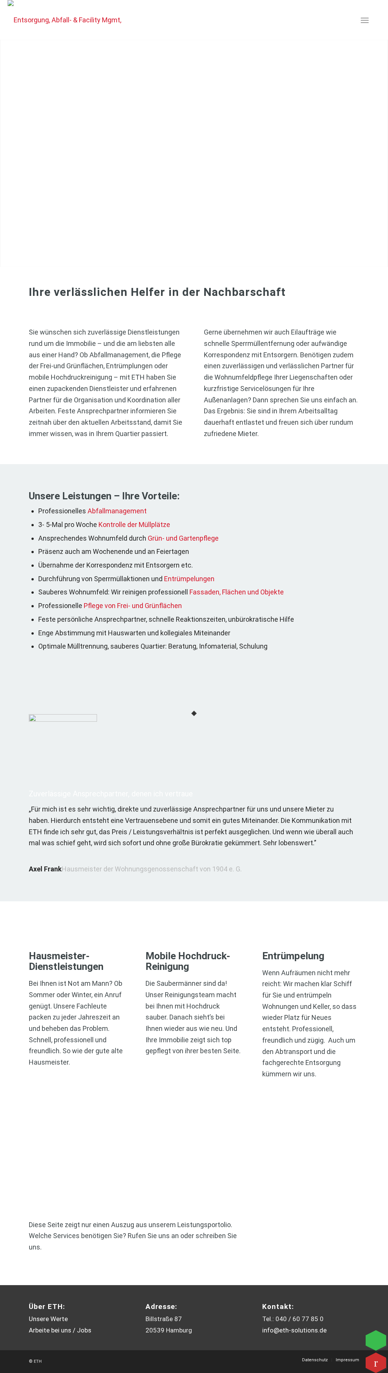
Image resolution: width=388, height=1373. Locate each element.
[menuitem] (365, 20)
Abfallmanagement (117, 511)
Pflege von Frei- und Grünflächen (133, 606)
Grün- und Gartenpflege (183, 538)
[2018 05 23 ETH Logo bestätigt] (67, 20)
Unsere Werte (48, 1319)
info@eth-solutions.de (294, 1330)
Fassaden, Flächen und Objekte (236, 592)
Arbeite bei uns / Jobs (60, 1330)
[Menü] (365, 20)
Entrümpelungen (189, 579)
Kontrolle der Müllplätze (134, 525)
